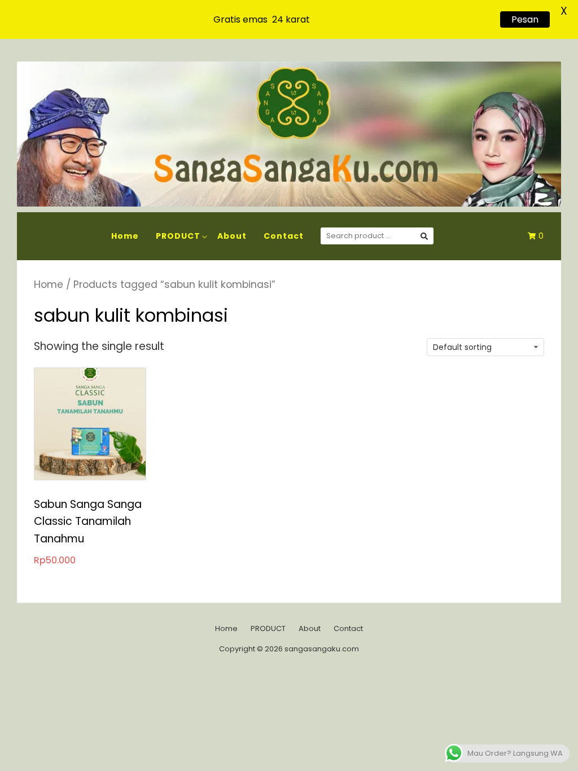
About (232, 236)
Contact (284, 236)
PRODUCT (178, 236)
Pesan (524, 19)
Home (125, 236)
